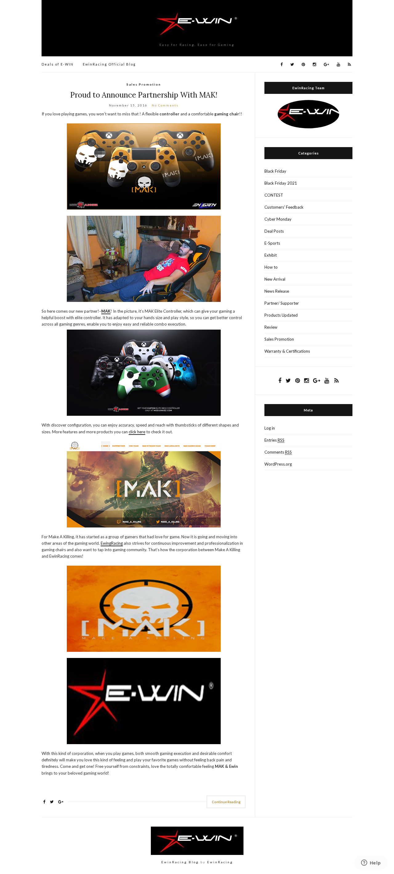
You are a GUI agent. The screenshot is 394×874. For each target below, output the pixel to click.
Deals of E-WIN (58, 64)
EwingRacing (112, 543)
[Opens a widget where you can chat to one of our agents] (371, 863)
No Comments (165, 105)
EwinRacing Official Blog (109, 64)
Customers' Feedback (284, 207)
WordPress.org (278, 464)
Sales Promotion (144, 84)
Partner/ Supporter (281, 303)
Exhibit (270, 255)
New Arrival (274, 279)
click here (137, 431)
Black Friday (275, 171)
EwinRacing (220, 862)
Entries (274, 440)
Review (270, 327)
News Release (276, 291)
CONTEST (273, 195)
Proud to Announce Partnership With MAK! (143, 95)
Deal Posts (274, 231)
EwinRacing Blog (180, 862)
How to (271, 267)
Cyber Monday (277, 219)
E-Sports (272, 243)
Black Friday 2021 (280, 183)
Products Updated (281, 315)
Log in (269, 428)
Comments (278, 452)
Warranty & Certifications (287, 351)
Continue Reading (226, 802)
